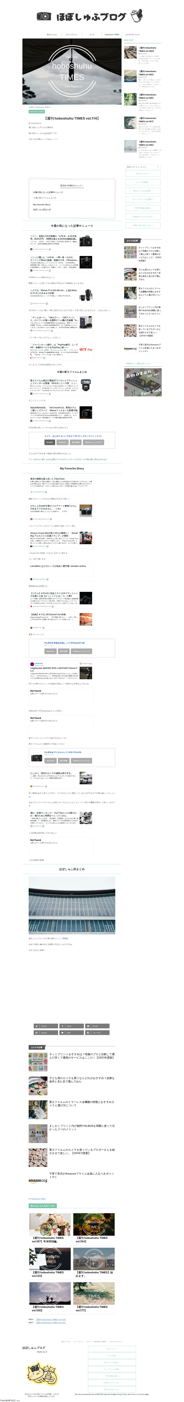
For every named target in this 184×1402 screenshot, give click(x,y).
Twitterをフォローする (142, 216)
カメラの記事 (142, 182)
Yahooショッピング (93, 442)
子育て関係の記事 (142, 208)
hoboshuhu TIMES (112, 35)
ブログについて (142, 173)
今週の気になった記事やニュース (48, 192)
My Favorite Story (41, 204)
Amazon (62, 442)
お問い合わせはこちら (142, 225)
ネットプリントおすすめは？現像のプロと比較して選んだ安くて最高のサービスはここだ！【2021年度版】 (150, 254)
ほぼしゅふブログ (33, 1347)
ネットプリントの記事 (142, 199)
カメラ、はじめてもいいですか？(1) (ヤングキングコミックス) (73, 436)
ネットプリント (72, 35)
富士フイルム (52, 35)
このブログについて (132, 35)
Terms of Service (137, 1394)
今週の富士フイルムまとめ (45, 198)
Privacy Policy (122, 1394)
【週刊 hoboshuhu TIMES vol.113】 (51, 1319)
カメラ (91, 35)
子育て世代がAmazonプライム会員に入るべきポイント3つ (150, 347)
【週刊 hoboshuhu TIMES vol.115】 (51, 1322)
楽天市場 (75, 442)
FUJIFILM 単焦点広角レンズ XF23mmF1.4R (64, 643)
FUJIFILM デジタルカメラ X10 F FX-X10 (62, 752)
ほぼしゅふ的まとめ (42, 209)
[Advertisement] (72, 990)
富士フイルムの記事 (142, 191)
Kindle (50, 442)
